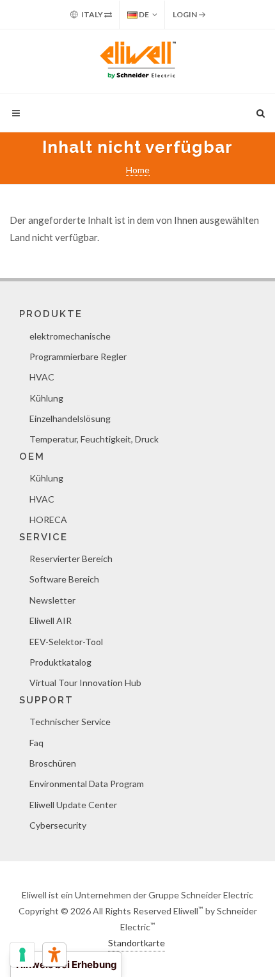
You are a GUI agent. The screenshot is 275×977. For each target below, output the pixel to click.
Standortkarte (136, 942)
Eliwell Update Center (73, 804)
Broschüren (52, 763)
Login (185, 14)
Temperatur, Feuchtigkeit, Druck (94, 439)
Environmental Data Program (86, 783)
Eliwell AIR (50, 620)
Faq (36, 742)
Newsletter (52, 600)
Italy (92, 14)
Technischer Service (70, 721)
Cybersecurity (57, 825)
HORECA (48, 519)
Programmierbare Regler (78, 356)
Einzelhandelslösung (70, 418)
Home (138, 169)
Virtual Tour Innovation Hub (85, 682)
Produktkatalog (60, 662)
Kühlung (46, 398)
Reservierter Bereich (71, 558)
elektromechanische (70, 336)
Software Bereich (64, 579)
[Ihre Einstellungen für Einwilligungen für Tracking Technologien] (22, 954)
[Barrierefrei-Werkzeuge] (54, 954)
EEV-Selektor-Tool (66, 641)
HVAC (41, 376)
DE (143, 14)
